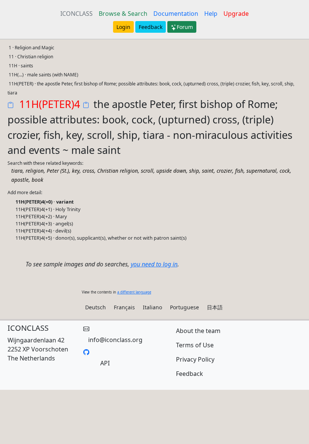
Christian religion (117, 170)
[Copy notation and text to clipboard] (87, 106)
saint (208, 170)
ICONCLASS (76, 13)
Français (124, 307)
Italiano (152, 307)
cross (88, 170)
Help (210, 13)
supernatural (261, 170)
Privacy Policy (195, 359)
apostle (20, 179)
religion (35, 170)
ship (194, 170)
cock (285, 170)
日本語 (215, 307)
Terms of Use (195, 345)
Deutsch (95, 307)
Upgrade (236, 13)
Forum (185, 26)
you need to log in (154, 264)
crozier (224, 170)
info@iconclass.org (115, 340)
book (37, 179)
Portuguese (184, 307)
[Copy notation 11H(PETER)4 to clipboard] (12, 106)
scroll (147, 170)
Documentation (175, 13)
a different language (134, 292)
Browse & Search (123, 13)
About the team (198, 331)
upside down (171, 170)
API (105, 363)
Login (123, 26)
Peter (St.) (58, 170)
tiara (17, 170)
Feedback (150, 26)
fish (239, 170)
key (76, 170)
